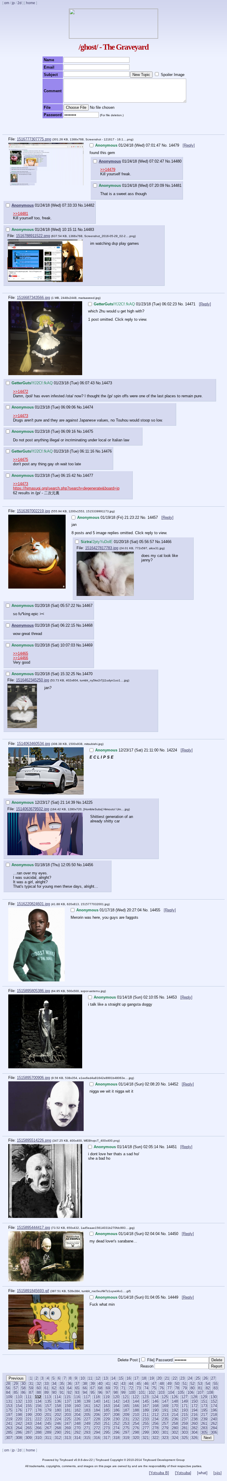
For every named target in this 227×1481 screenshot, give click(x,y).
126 (174, 1397)
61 (46, 1388)
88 (39, 1392)
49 (169, 1383)
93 (77, 1392)
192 (175, 1410)
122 (135, 1397)
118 (96, 1397)
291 (67, 1432)
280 (175, 1428)
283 (204, 1428)
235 (165, 1419)
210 (136, 1414)
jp (13, 3)
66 (85, 1388)
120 (116, 1397)
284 (214, 1428)
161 (87, 1406)
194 (194, 1410)
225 (67, 1419)
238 (194, 1419)
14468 (87, 625)
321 (145, 1437)
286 (19, 1432)
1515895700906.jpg (33, 1077)
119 (106, 1397)
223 (48, 1419)
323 (165, 1437)
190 (155, 1410)
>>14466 (20, 658)
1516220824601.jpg (33, 904)
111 (28, 1397)
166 (136, 1406)
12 (98, 1378)
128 (194, 1397)
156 (38, 1406)
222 (38, 1419)
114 (57, 1397)
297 (126, 1432)
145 (145, 1401)
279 (165, 1428)
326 (194, 1437)
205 (87, 1414)
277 (145, 1428)
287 (28, 1432)
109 (9, 1397)
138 (77, 1401)
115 (67, 1397)
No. (165, 145)
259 (184, 1423)
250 (97, 1423)
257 (165, 1423)
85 (16, 1392)
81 (200, 1388)
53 (200, 1383)
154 (19, 1406)
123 (145, 1397)
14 (113, 1378)
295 (106, 1432)
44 (131, 1383)
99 (123, 1392)
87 (31, 1392)
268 (58, 1428)
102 (151, 1392)
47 (154, 1383)
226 (77, 1419)
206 (97, 1414)
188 (136, 1410)
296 (116, 1432)
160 (77, 1406)
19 (152, 1378)
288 (38, 1432)
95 (92, 1392)
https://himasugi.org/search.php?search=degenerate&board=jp (66, 488)
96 (100, 1392)
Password (164, 1360)
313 (67, 1437)
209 (126, 1414)
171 (184, 1406)
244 (38, 1423)
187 (126, 1410)
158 (58, 1406)
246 (58, 1423)
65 (77, 1388)
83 (215, 1388)
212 (155, 1414)
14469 (87, 645)
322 (155, 1437)
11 (90, 1378)
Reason (146, 1366)
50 (177, 1383)
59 (31, 1388)
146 (155, 1401)
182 (77, 1410)
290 (58, 1432)
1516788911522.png (33, 236)
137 (67, 1401)
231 (126, 1419)
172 (194, 1406)
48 (162, 1383)
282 (194, 1428)
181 (67, 1410)
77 (169, 1388)
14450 (173, 1234)
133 (28, 1401)
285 (9, 1432)
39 (92, 1383)
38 (85, 1383)
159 (67, 1406)
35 (62, 1383)
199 (28, 1414)
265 (28, 1428)
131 (9, 1401)
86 (23, 1392)
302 (175, 1432)
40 (100, 1383)
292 (77, 1432)
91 (62, 1392)
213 (165, 1414)
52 (192, 1383)
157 (48, 1406)
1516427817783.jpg (101, 548)
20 (159, 1378)
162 (97, 1406)
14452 (173, 1084)
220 (19, 1419)
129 (204, 1397)
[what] (202, 1473)
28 (8, 1383)
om (6, 3)
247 (67, 1423)
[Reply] (189, 145)
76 (162, 1388)
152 (214, 1401)
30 (23, 1383)
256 (155, 1423)
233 (145, 1419)
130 (213, 1397)
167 (145, 1406)
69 (108, 1388)
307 (9, 1437)
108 (210, 1392)
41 (108, 1383)
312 (58, 1437)
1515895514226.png (34, 1140)
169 (165, 1406)
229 (106, 1419)
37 (77, 1383)
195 (204, 1410)
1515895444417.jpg (33, 1227)
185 (106, 1410)
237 (184, 1419)
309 (28, 1437)
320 (136, 1437)
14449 (173, 1297)
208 (116, 1414)
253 (126, 1423)
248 (77, 1423)
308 (19, 1437)
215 (184, 1414)
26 (205, 1378)
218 (214, 1414)
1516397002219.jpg (33, 511)
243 (28, 1423)
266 (38, 1428)
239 (204, 1419)
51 (185, 1383)
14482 (89, 205)
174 (214, 1406)
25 (198, 1378)
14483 (89, 229)
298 (136, 1432)
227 (87, 1419)
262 (214, 1423)
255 (145, 1423)
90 (54, 1392)
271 (87, 1428)
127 (184, 1397)
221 (28, 1419)
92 (69, 1392)
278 (155, 1428)
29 (16, 1383)
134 (38, 1401)
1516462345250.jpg (32, 680)
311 (48, 1437)
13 (105, 1378)
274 (116, 1428)
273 (106, 1428)
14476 (106, 451)
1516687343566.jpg (33, 297)
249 (87, 1423)
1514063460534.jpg (33, 743)
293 (87, 1432)
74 (146, 1388)
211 (145, 1414)
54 (208, 1383)
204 (77, 1414)
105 (181, 1392)
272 (97, 1428)
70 (116, 1388)
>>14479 (107, 169)
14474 (88, 407)
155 (28, 1406)
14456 (88, 865)
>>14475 (20, 459)
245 (48, 1423)
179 (48, 1410)
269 (67, 1428)
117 (87, 1397)
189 (145, 1410)
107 (200, 1392)
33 (46, 1383)
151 (204, 1401)
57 (16, 1388)
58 (23, 1388)
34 (54, 1383)
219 (9, 1419)
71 (123, 1388)
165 (126, 1406)
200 (38, 1414)
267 (48, 1428)
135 (48, 1401)
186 (116, 1410)
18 (144, 1378)
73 (139, 1388)
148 (175, 1401)
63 (62, 1388)
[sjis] (217, 1473)
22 (175, 1378)
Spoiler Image (172, 74)
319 (126, 1437)
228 (97, 1419)
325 (184, 1437)
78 (177, 1388)
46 (146, 1383)
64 (69, 1388)
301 (165, 1432)
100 (132, 1392)
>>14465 (20, 653)
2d (19, 3)
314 (77, 1437)
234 (155, 1419)
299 (145, 1432)
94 (85, 1392)
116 (77, 1397)
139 (87, 1401)
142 (116, 1401)
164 (116, 1406)
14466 (166, 541)
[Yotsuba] (183, 1473)
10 (82, 1378)
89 (46, 1392)
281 (184, 1428)
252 (116, 1423)
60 (39, 1388)
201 (48, 1414)
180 (58, 1410)
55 (215, 1383)
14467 (87, 605)
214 (175, 1414)
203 (67, 1414)
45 (139, 1383)
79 (185, 1388)
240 (214, 1419)
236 (175, 1419)
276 (136, 1428)
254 (136, 1423)
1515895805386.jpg (33, 991)
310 (38, 1437)
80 (192, 1388)
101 (142, 1392)
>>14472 (20, 391)
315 (87, 1437)
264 (19, 1428)
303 (184, 1432)
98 (116, 1392)
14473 (107, 383)
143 (126, 1401)
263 (9, 1428)
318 (116, 1437)
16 (129, 1378)
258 (175, 1423)
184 (97, 1410)
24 (190, 1378)
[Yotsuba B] (159, 1473)
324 (175, 1437)
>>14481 (20, 213)
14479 (174, 145)
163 (106, 1406)
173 (204, 1406)
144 (136, 1401)
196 (214, 1410)
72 (131, 1388)
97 (108, 1392)
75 (154, 1388)
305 (204, 1432)
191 (165, 1410)
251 (106, 1423)
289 (48, 1432)
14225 (87, 802)
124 (155, 1397)
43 (123, 1383)
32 (39, 1383)
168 (155, 1406)
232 (136, 1419)
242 (19, 1423)
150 (194, 1401)
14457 (153, 517)
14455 (155, 910)
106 (190, 1392)
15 (121, 1378)
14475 (88, 431)
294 (97, 1432)
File (150, 1360)
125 (165, 1397)
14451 (172, 1147)
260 (194, 1423)
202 (58, 1414)
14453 (172, 997)
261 (204, 1423)
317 (106, 1437)
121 (126, 1397)
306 (214, 1432)
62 (54, 1388)
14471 (191, 304)
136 (58, 1401)
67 (92, 1388)
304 (194, 1432)
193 (184, 1410)
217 (204, 1414)
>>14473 (20, 416)
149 (184, 1401)
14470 (87, 674)
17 (136, 1378)
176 (19, 1410)
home (30, 3)
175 (9, 1410)
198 (19, 1414)
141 (106, 1401)
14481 (176, 185)
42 (116, 1383)
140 (97, 1401)
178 (38, 1410)
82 (208, 1388)
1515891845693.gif (33, 1291)
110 (19, 1397)
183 (87, 1410)
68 (100, 1388)
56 (8, 1388)
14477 (88, 475)
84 (8, 1392)
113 (48, 1397)
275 (126, 1428)
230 (116, 1419)
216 (194, 1414)
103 (161, 1392)
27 (213, 1378)
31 (31, 1383)
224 (58, 1419)
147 (165, 1401)
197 (9, 1414)
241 (9, 1423)
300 (155, 1432)
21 (167, 1378)
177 (28, 1410)
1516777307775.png (34, 139)
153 (9, 1406)
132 (19, 1401)
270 (77, 1428)
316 (97, 1437)
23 (182, 1378)
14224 (172, 750)
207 (106, 1414)
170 (175, 1406)
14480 (176, 161)
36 (69, 1383)
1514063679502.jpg (32, 809)
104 (171, 1392)
